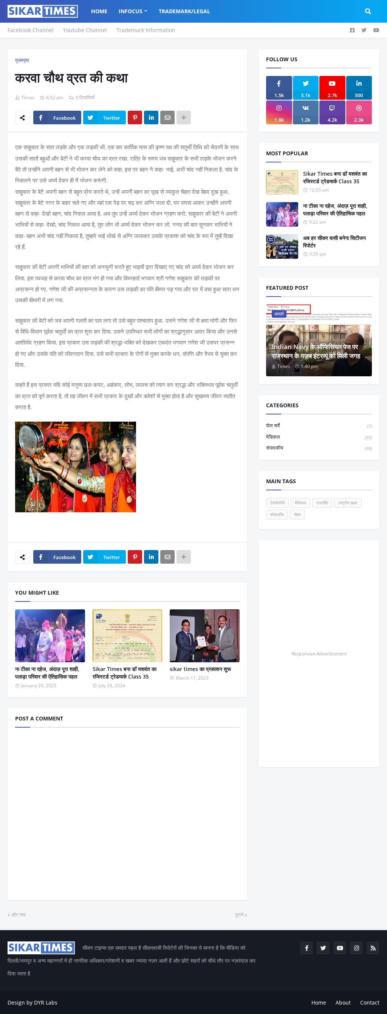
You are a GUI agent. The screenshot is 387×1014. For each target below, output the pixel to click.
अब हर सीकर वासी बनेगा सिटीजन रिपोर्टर (334, 241)
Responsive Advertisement (319, 653)
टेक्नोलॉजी (277, 502)
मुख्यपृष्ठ (22, 60)
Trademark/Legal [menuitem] (184, 11)
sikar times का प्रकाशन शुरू (200, 668)
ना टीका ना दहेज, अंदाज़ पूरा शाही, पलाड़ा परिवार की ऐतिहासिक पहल (47, 672)
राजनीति (322, 502)
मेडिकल (319, 436)
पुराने (239, 914)
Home (318, 1002)
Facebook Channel (31, 30)
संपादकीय (319, 447)
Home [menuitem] (99, 11)
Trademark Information (145, 30)
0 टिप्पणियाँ (85, 97)
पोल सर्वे (319, 425)
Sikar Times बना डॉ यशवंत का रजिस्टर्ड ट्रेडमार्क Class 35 (124, 672)
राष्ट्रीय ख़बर (348, 502)
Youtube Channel (85, 30)
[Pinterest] (135, 117)
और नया (18, 914)
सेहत (297, 514)
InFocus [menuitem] (130, 11)
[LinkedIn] (151, 117)
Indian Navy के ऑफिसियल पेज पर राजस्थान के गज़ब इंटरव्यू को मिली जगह (316, 351)
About (343, 1002)
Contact (369, 1002)
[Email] (167, 117)
